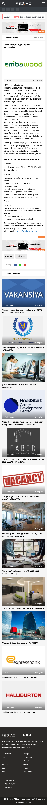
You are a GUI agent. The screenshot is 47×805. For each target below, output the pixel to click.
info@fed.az (8, 788)
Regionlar (5, 764)
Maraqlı (26, 761)
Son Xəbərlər (6, 754)
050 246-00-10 (10, 784)
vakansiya (9, 256)
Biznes (4, 757)
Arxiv (3, 772)
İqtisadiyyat (28, 757)
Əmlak (26, 764)
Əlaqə (26, 768)
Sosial (4, 761)
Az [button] (42, 9)
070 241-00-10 (9, 780)
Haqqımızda (28, 772)
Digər (4, 768)
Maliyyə (26, 754)
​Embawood (21, 256)
